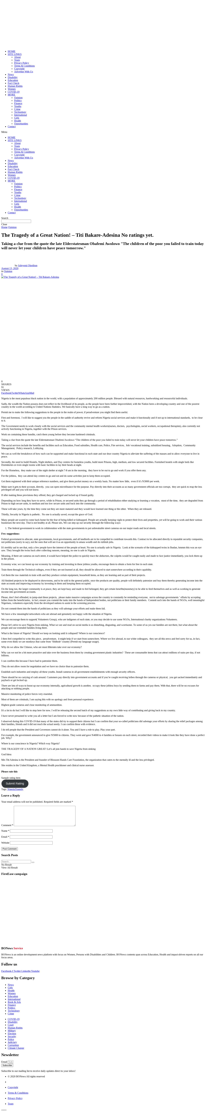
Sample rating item (10, 777)
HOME (11, 51)
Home (4, 227)
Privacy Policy (21, 63)
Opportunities (21, 123)
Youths (17, 106)
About (17, 57)
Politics (18, 100)
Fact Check (13, 83)
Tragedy (19, 789)
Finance (18, 103)
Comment (7, 825)
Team (17, 60)
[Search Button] (33, 862)
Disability (13, 77)
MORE (11, 94)
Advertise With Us (23, 71)
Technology (20, 112)
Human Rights (15, 86)
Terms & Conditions (24, 65)
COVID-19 (13, 91)
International (20, 115)
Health (17, 120)
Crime (17, 109)
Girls (16, 117)
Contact (12, 126)
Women (12, 89)
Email (5, 836)
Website (5, 842)
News (11, 74)
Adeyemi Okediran (27, 265)
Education (13, 80)
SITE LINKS (15, 54)
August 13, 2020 (9, 268)
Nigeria (11, 789)
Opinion (18, 97)
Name (5, 830)
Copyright (19, 68)
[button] (103, 132)
